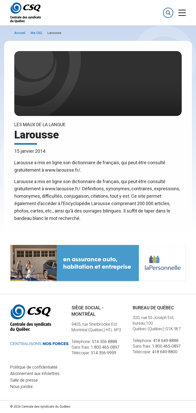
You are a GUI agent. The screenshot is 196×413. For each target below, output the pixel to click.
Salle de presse (24, 380)
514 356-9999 (103, 352)
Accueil (19, 33)
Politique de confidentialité (33, 367)
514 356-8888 (104, 341)
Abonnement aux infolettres (34, 373)
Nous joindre (21, 386)
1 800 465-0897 (105, 347)
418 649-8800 (164, 351)
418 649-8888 (165, 340)
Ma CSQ (36, 33)
